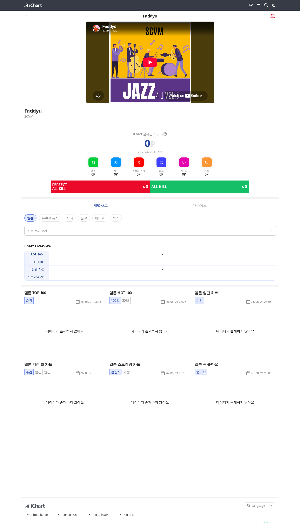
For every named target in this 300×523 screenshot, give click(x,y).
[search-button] (266, 5)
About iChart (40, 515)
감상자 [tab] (116, 372)
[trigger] (150, 231)
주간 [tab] (29, 372)
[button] (90, 302)
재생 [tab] (126, 372)
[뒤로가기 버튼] (26, 16)
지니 (69, 218)
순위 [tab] (29, 300)
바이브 (100, 218)
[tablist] (29, 300)
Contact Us (69, 514)
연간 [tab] (47, 372)
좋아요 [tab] (201, 372)
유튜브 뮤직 (50, 218)
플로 (84, 218)
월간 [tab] (38, 372)
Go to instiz (100, 515)
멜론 (30, 218)
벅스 (116, 218)
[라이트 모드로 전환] (273, 5)
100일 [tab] (115, 300)
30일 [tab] (125, 300)
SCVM (28, 116)
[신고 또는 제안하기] (273, 16)
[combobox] (259, 505)
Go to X (129, 515)
